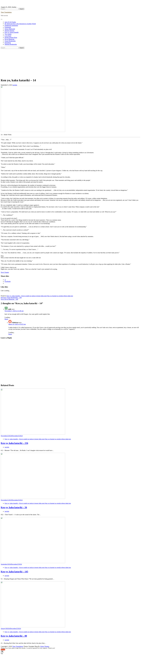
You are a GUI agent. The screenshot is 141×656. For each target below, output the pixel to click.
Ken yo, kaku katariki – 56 (14, 507)
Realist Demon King (11, 37)
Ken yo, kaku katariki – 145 (14, 571)
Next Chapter (5, 272)
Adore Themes (44, 646)
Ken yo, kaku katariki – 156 (14, 443)
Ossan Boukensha (10, 41)
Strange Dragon (9, 30)
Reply (6, 319)
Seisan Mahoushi (10, 29)
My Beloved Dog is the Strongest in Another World (20, 24)
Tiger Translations (6, 12)
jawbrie (15, 85)
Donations (8, 42)
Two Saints (8, 34)
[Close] (2, 652)
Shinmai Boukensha (11, 44)
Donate (3, 649)
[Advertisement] (70, 63)
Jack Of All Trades (10, 22)
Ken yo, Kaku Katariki (12, 32)
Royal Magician (9, 39)
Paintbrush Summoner (11, 25)
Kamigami (8, 27)
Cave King (8, 36)
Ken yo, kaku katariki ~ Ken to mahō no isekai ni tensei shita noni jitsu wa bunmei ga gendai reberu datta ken (40, 296)
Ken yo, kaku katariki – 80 (14, 636)
